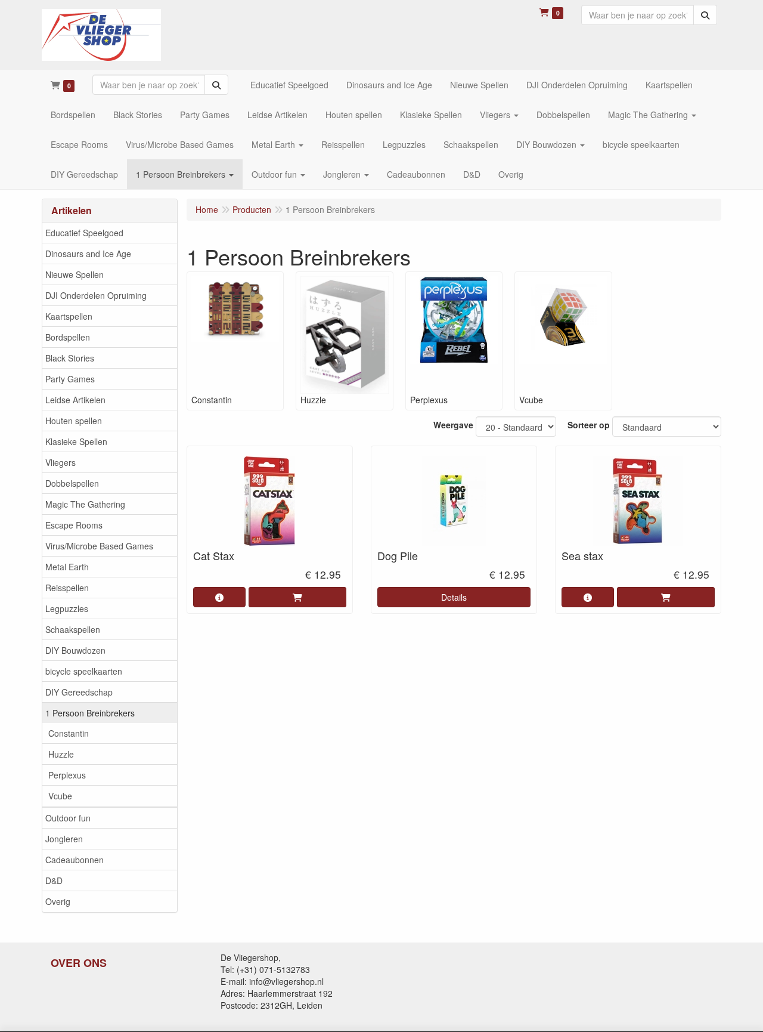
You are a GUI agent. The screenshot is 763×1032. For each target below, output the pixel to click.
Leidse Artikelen (75, 400)
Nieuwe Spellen (74, 274)
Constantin (68, 733)
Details (454, 597)
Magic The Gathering (85, 504)
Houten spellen (73, 421)
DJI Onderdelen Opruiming (96, 295)
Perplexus (67, 775)
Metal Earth (67, 567)
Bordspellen (67, 337)
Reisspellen (67, 588)
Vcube (60, 796)
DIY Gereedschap (79, 692)
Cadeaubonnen (74, 860)
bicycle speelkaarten (83, 671)
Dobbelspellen (72, 483)
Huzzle (61, 754)
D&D (54, 880)
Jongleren (64, 839)
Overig (57, 901)
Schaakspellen (72, 629)
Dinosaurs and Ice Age (88, 253)
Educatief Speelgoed (84, 233)
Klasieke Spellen (76, 441)
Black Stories (69, 358)
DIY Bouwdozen (75, 650)
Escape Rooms (74, 525)
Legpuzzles (66, 608)
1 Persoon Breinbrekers (90, 713)
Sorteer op (588, 425)
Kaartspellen (68, 316)
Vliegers (60, 462)
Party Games (70, 379)
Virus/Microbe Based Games (99, 546)
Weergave (453, 425)
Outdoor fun (68, 818)
